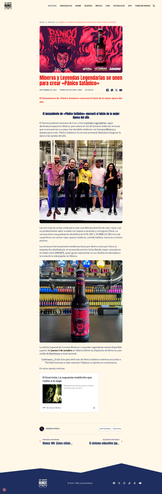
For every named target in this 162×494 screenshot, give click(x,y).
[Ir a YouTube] (141, 483)
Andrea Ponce (53, 429)
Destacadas (105, 429)
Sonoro (43, 132)
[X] (116, 90)
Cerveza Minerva (105, 129)
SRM (100, 234)
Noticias (52, 6)
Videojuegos (66, 6)
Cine (108, 6)
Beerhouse (55, 353)
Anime (78, 6)
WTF (130, 6)
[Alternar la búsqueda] (153, 6)
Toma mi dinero (142, 6)
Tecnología (119, 6)
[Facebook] (107, 90)
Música (98, 6)
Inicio (42, 22)
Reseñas (88, 6)
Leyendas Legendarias (95, 123)
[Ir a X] (120, 483)
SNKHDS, (59, 253)
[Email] (121, 90)
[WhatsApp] (112, 90)
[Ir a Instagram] (125, 483)
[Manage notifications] (4, 490)
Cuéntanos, (47, 359)
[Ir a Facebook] (115, 483)
